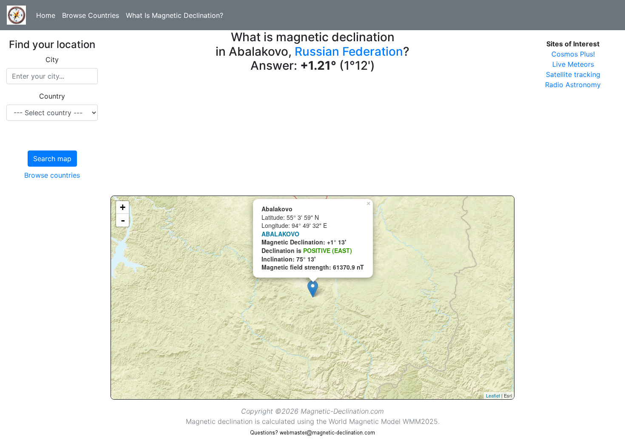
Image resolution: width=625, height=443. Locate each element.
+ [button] (122, 207)
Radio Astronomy (573, 84)
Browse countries (52, 175)
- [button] (123, 220)
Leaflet (493, 395)
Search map (52, 158)
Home (45, 15)
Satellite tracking (573, 74)
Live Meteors (573, 64)
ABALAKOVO (280, 234)
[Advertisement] (312, 136)
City (52, 59)
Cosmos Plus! (573, 54)
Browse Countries (90, 15)
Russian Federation (349, 51)
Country (52, 96)
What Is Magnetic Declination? (174, 15)
